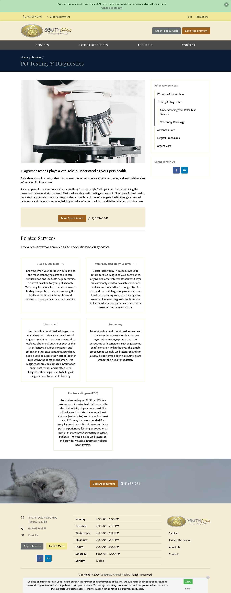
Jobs (190, 16)
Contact (188, 45)
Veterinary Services (166, 85)
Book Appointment (196, 30)
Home (24, 57)
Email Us (33, 535)
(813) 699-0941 (98, 218)
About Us (145, 45)
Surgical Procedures (168, 137)
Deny (188, 588)
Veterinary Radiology (172, 122)
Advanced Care (166, 130)
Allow (188, 581)
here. (141, 588)
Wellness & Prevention (170, 94)
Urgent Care (164, 145)
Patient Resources (93, 45)
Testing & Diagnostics (169, 102)
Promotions (202, 16)
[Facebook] (176, 170)
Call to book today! (111, 7)
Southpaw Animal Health (114, 574)
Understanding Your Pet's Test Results (178, 112)
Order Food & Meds (166, 30)
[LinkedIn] (184, 170)
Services (42, 45)
